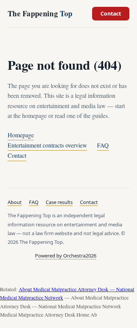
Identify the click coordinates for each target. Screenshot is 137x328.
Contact (110, 13)
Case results (59, 202)
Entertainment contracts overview (47, 145)
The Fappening (40, 13)
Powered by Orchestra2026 (65, 255)
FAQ (103, 145)
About (15, 202)
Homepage (21, 135)
